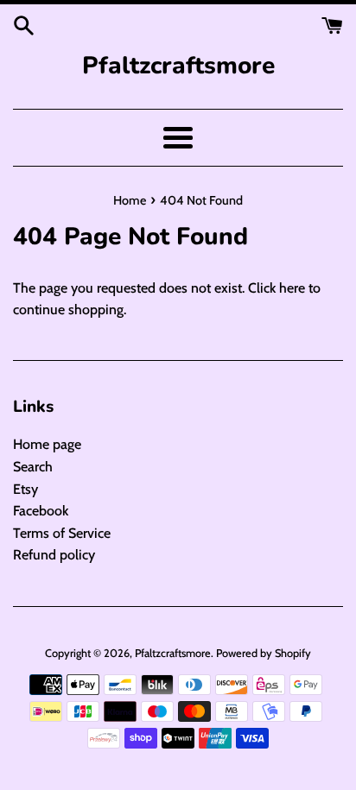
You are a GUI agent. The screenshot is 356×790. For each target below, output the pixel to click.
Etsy (25, 489)
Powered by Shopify (263, 653)
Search (33, 466)
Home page (47, 444)
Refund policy (54, 555)
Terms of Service (62, 533)
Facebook (40, 510)
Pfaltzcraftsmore (178, 65)
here (292, 288)
